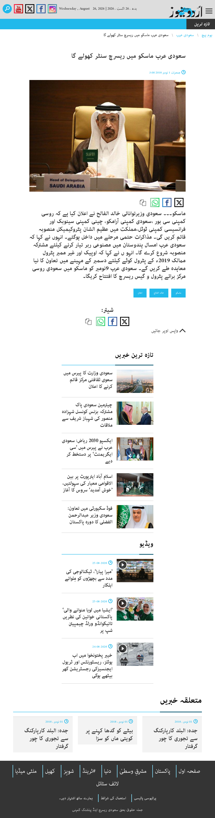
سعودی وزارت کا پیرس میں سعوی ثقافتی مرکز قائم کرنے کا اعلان (87, 379)
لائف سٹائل (107, 784)
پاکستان (162, 771)
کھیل (50, 771)
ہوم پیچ (207, 35)
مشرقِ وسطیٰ (133, 771)
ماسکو (178, 293)
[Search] (7, 8)
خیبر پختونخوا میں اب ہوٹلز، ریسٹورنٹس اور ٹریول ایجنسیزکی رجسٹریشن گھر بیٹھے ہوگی (87, 665)
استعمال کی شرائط (113, 798)
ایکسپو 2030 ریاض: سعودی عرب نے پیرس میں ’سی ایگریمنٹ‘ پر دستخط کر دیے (87, 451)
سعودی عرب (185, 35)
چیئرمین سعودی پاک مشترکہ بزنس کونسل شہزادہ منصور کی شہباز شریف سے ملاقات (87, 415)
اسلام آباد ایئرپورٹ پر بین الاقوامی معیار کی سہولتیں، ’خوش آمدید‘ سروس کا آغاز (87, 483)
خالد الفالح (159, 293)
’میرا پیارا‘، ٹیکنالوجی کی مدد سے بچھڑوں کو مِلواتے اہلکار (88, 578)
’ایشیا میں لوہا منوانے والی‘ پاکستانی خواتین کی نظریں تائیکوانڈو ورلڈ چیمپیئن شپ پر (87, 620)
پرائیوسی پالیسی (145, 798)
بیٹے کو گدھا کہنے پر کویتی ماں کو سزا (109, 735)
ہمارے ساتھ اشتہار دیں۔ (76, 798)
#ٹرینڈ (89, 771)
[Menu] (209, 11)
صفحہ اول (189, 771)
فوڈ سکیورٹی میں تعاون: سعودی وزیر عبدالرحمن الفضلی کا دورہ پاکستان (90, 515)
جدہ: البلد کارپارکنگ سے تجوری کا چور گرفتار (175, 739)
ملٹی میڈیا (26, 771)
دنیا (107, 771)
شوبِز (68, 771)
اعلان (140, 293)
